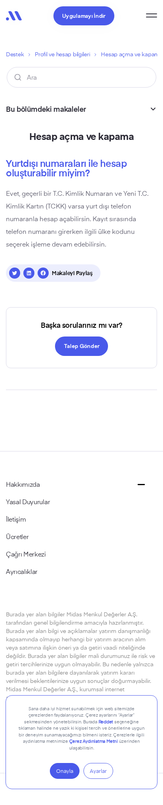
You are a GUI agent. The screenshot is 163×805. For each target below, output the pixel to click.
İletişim (16, 519)
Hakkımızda (23, 484)
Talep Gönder (82, 346)
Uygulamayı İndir (84, 15)
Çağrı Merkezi (26, 554)
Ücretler (17, 536)
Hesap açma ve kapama (131, 54)
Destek (15, 54)
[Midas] (14, 16)
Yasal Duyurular (28, 501)
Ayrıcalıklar (22, 571)
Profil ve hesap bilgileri (62, 54)
